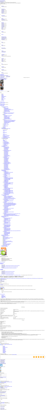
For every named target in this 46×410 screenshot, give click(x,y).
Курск (2, 28)
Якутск (2, 72)
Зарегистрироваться (2, 395)
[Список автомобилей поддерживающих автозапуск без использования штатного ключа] (3, 255)
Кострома (3, 23)
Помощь (4, 349)
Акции (2, 94)
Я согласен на (6, 344)
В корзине (2, 102)
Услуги (2, 99)
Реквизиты (4, 352)
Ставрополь (3, 54)
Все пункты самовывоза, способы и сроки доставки (3, 79)
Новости (1, 263)
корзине (3, 402)
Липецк (2, 31)
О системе (3, 97)
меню (1, 92)
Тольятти (3, 58)
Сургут (2, 55)
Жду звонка (1, 284)
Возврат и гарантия (4, 96)
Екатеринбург (3, 15)
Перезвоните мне (2, 77)
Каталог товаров (2, 105)
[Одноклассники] (1, 288)
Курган (2, 27)
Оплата (2, 95)
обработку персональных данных (8, 344)
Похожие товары (2, 287)
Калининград (3, 19)
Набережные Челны (4, 36)
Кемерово (3, 22)
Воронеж (3, 12)
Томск (2, 59)
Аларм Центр (4, 75)
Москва (2, 34)
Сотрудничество (3, 98)
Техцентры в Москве (14, 354)
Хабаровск (3, 66)
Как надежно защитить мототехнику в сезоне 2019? (8, 272)
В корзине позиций (2, 104)
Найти (8, 91)
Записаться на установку (3, 382)
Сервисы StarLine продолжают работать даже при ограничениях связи (10, 266)
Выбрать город (2, 1)
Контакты (4, 350)
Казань (2, 18)
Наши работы (4, 351)
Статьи (1, 269)
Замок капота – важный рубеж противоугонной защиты (8, 271)
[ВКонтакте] (0, 288)
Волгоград (3, 11)
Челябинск (3, 69)
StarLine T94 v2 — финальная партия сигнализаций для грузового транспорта (11, 265)
